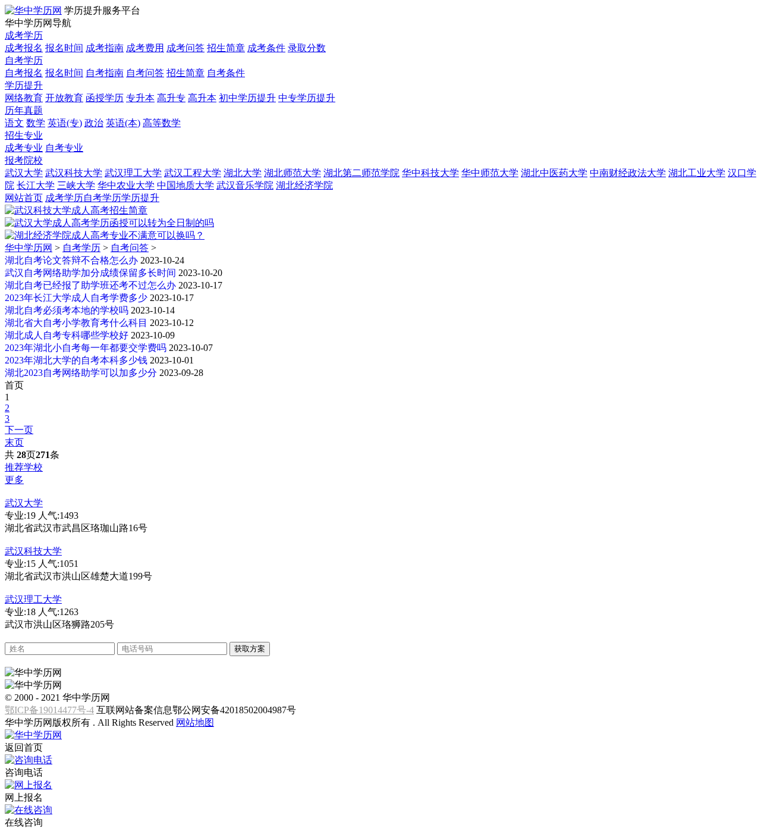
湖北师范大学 (292, 173)
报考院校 (24, 160)
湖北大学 (243, 173)
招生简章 (226, 48)
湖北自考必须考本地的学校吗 (66, 310)
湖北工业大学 (696, 173)
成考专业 (24, 148)
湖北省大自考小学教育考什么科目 (76, 323)
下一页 (19, 430)
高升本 (202, 98)
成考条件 (266, 48)
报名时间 (64, 48)
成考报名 (24, 48)
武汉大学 (24, 173)
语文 (14, 123)
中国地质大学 (185, 185)
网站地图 (195, 722)
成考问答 (185, 48)
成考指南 (105, 48)
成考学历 (24, 35)
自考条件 (226, 73)
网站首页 (24, 198)
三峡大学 (76, 185)
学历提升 (24, 85)
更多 (14, 480)
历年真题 (24, 110)
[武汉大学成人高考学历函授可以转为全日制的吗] (109, 223)
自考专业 (64, 148)
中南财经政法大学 (628, 173)
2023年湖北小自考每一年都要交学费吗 (85, 348)
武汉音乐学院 (244, 185)
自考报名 (24, 73)
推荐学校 (24, 467)
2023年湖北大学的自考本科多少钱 (76, 360)
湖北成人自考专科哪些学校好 (66, 335)
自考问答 (145, 73)
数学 (35, 123)
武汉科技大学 (73, 173)
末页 (14, 442)
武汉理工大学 (133, 173)
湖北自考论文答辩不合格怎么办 (71, 260)
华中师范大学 (489, 173)
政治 (93, 123)
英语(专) (65, 123)
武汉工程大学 (192, 173)
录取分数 (307, 48)
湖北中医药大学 (554, 173)
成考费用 (145, 48)
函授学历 (105, 98)
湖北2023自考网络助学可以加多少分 (81, 373)
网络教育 (24, 98)
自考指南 (105, 73)
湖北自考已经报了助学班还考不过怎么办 (90, 285)
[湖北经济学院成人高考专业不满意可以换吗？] (105, 235)
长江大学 (36, 185)
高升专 (171, 98)
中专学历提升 (306, 98)
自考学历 (24, 60)
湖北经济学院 (304, 185)
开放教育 (64, 98)
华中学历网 (28, 248)
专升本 (140, 98)
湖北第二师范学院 (361, 173)
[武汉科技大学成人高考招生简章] (76, 210)
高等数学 (162, 123)
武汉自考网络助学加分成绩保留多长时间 (90, 273)
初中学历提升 (247, 98)
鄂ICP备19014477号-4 (49, 710)
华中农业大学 (126, 185)
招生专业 (24, 135)
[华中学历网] (33, 10)
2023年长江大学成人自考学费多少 (76, 298)
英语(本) (123, 123)
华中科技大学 (430, 173)
